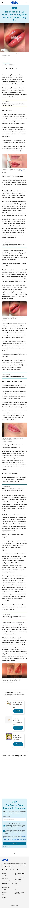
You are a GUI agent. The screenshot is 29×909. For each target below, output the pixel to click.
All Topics (4, 900)
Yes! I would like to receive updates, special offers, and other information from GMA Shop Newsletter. (15, 827)
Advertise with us (5, 887)
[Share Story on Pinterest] (10, 68)
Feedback (17, 886)
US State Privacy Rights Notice (19, 839)
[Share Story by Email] (13, 68)
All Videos (4, 897)
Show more (23, 170)
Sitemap (16, 889)
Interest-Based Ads (19, 877)
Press (16, 883)
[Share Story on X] (6, 68)
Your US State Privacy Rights (19, 873)
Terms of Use (4, 875)
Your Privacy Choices (6, 881)
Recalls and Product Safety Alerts (19, 893)
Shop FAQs (4, 889)
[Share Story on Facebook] (3, 68)
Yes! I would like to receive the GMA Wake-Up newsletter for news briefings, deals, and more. (15, 832)
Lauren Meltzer (6, 63)
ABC (3, 895)
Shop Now (18, 711)
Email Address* (7, 816)
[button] (2, 2)
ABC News (4, 892)
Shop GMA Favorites (13, 692)
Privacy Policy (6, 839)
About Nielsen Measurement (17, 880)
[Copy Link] (16, 68)
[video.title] (14, 37)
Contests (4, 873)
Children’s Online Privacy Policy (7, 884)
